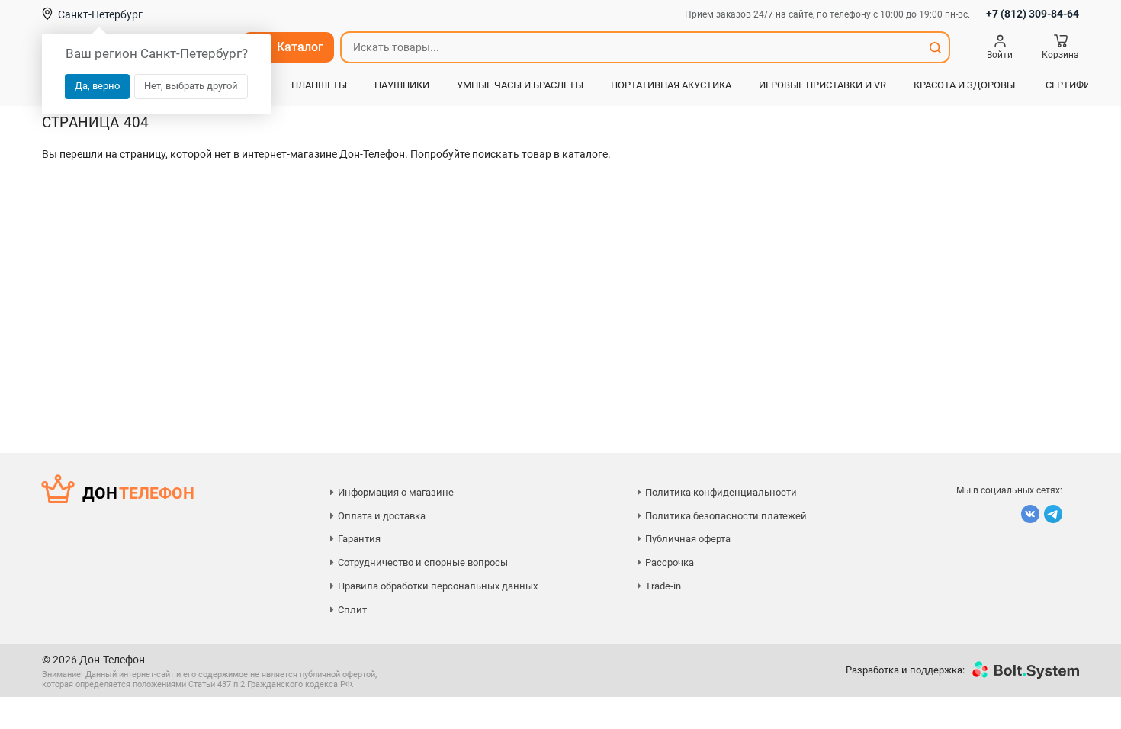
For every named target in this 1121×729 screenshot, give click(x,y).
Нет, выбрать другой (191, 86)
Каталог (300, 47)
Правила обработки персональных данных (438, 586)
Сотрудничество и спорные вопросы (423, 562)
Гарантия (359, 538)
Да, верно (97, 86)
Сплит (352, 609)
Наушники (401, 85)
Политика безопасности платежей (726, 516)
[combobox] (631, 47)
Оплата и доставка (382, 516)
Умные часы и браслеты (520, 85)
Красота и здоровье (966, 85)
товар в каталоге (565, 154)
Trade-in (663, 586)
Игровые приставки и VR (822, 85)
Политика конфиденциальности (721, 492)
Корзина (1060, 55)
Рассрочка (669, 562)
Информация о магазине (396, 492)
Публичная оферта (688, 538)
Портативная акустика (671, 85)
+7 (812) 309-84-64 (1032, 14)
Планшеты (319, 85)
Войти (1000, 55)
